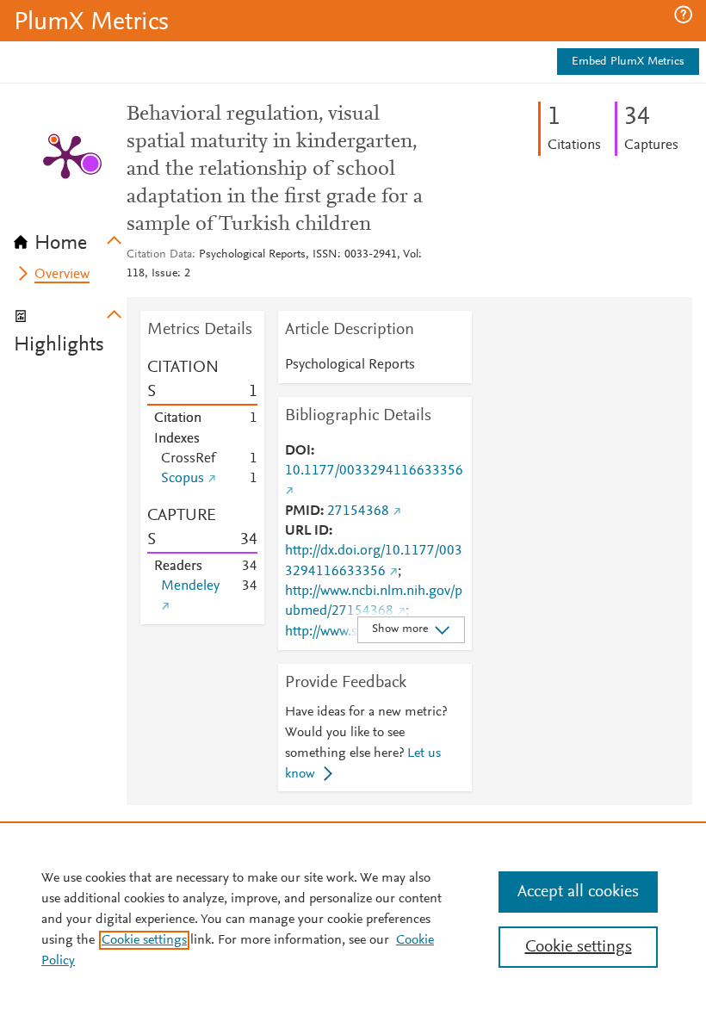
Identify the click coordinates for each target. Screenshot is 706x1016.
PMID (302, 511)
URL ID (307, 531)
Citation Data (159, 255)
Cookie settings (144, 940)
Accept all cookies (578, 892)
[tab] (70, 237)
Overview (62, 275)
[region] (353, 918)
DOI (298, 451)
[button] (683, 14)
